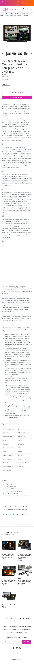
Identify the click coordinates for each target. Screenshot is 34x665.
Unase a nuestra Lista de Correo (17, 637)
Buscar (5, 627)
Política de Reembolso (25, 627)
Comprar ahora (17, 97)
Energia (22, 618)
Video (11, 618)
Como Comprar (13, 627)
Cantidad (4, 84)
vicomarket (17, 659)
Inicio (6, 618)
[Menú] (31, 9)
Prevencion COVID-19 (21, 632)
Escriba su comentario (21, 509)
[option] (9, 53)
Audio (16, 618)
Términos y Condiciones (9, 629)
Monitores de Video (15, 13)
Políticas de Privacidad (24, 629)
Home (5, 13)
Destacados (17, 621)
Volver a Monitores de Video (18, 525)
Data (27, 618)
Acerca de (10, 632)
